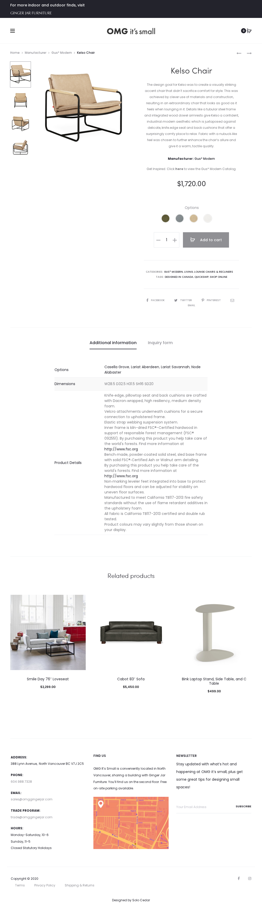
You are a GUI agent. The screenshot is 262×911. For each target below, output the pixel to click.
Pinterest (214, 300)
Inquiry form (160, 343)
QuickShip (201, 277)
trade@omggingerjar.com (31, 817)
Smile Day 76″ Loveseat (48, 679)
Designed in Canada (179, 277)
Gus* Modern (61, 52)
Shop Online (218, 277)
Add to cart (210, 239)
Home (15, 52)
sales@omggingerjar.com (31, 799)
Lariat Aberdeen (145, 366)
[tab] (113, 342)
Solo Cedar (141, 900)
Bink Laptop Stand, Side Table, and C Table (214, 681)
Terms (20, 885)
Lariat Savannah (175, 366)
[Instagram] (249, 878)
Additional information (113, 343)
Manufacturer (35, 52)
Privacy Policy (44, 885)
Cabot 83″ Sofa (131, 679)
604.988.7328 (21, 781)
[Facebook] (239, 878)
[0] (249, 31)
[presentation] (96, 632)
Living (188, 272)
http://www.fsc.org (121, 449)
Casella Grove (116, 366)
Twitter (186, 300)
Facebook (158, 300)
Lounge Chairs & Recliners (213, 272)
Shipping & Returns (79, 885)
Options (192, 207)
